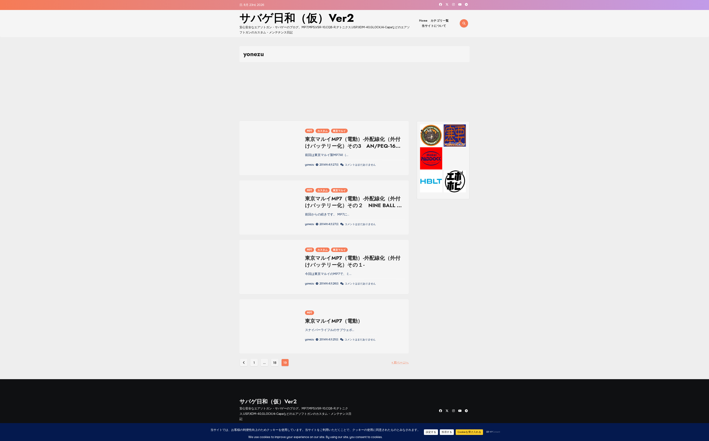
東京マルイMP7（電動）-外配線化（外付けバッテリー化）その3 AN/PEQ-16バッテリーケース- (353, 145)
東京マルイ (339, 131)
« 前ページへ (400, 362)
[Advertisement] (354, 91)
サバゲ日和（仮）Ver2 (296, 18)
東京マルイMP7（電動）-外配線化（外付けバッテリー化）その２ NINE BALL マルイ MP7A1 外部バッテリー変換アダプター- (354, 208)
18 (274, 363)
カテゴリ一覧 (440, 20)
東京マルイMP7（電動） (334, 321)
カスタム (322, 131)
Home (423, 20)
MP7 (309, 131)
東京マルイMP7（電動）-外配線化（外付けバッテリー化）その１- (352, 261)
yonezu (309, 164)
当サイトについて (434, 26)
